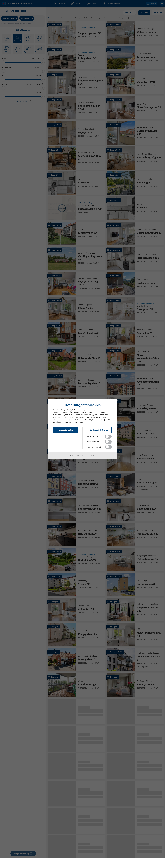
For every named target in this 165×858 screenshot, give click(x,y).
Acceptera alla (66, 430)
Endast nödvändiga (99, 430)
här (81, 422)
